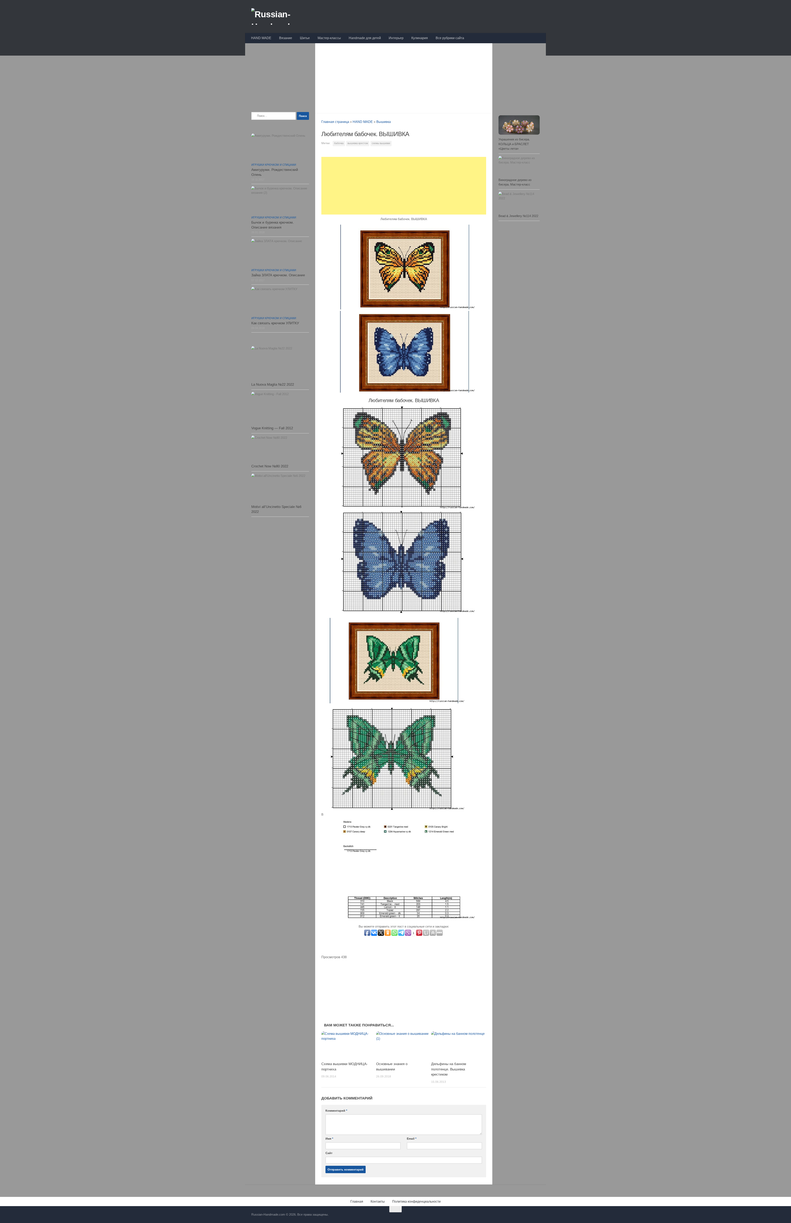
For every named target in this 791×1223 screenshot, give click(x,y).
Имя (329, 1138)
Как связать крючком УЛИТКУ (275, 323)
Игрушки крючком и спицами (273, 164)
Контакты (378, 1201)
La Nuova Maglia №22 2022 (272, 384)
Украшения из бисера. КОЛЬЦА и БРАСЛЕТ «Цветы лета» (514, 144)
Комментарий (336, 1110)
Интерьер (396, 38)
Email (411, 1138)
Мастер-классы (329, 38)
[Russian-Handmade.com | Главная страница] (283, 16)
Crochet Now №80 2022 (269, 466)
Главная (356, 1201)
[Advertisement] (403, 77)
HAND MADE (261, 38)
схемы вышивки (381, 143)
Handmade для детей (365, 38)
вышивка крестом (358, 143)
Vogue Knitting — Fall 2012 (272, 428)
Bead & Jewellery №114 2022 (518, 216)
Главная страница (335, 122)
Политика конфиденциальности (416, 1201)
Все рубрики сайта (450, 38)
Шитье (305, 38)
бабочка (339, 143)
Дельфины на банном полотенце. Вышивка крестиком (448, 1069)
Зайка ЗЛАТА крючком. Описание (278, 275)
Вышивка (383, 122)
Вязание (285, 38)
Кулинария (419, 38)
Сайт (328, 1153)
